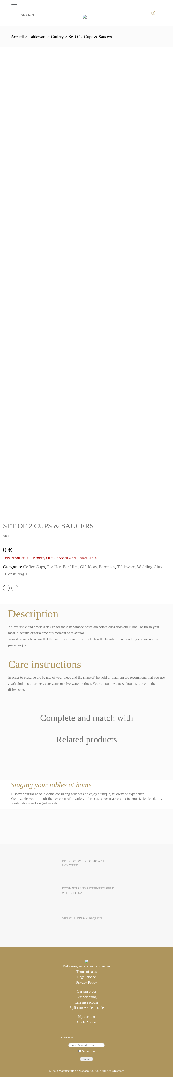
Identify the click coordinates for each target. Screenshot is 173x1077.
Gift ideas (88, 566)
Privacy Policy (86, 982)
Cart (150, 15)
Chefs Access (86, 1022)
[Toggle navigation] (14, 6)
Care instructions (86, 1002)
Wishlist (159, 15)
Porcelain (107, 566)
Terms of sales (86, 972)
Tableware (37, 36)
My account (131, 15)
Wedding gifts (149, 566)
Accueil (17, 36)
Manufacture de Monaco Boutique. (80, 1070)
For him (70, 566)
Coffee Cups (34, 566)
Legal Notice (86, 977)
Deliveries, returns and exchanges (86, 966)
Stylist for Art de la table (86, 1008)
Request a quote (140, 15)
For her (54, 566)
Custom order (86, 991)
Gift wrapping (87, 997)
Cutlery (57, 36)
